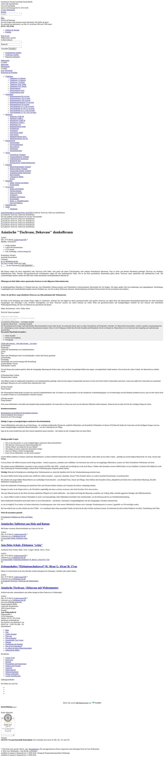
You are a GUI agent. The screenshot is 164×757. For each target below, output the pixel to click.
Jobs (6, 632)
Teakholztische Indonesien (19, 159)
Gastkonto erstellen (12, 55)
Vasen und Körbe (16, 193)
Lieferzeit (8, 668)
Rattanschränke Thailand (18, 169)
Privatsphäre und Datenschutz (15, 664)
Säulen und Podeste (17, 189)
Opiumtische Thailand (17, 155)
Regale (12, 179)
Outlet (7, 207)
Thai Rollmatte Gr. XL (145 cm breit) (23, 112)
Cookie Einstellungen (13, 676)
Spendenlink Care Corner (14, 640)
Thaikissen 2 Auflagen (18, 80)
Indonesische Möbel (12, 650)
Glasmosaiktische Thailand (19, 157)
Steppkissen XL (15, 124)
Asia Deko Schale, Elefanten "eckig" (22, 545)
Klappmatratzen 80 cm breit (19, 96)
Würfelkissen (14, 129)
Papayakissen (14, 147)
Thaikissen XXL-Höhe (18, 84)
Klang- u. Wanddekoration (19, 201)
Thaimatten (9, 94)
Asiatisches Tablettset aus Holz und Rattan (25, 523)
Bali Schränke (15, 175)
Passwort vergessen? (12, 57)
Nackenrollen (14, 143)
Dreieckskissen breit (17, 92)
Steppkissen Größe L (17, 122)
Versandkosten (34, 749)
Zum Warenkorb (6, 71)
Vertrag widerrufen (12, 674)
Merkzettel (4, 64)
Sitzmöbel (8, 181)
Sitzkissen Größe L (16, 118)
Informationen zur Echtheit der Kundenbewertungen (19, 413)
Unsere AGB (10, 658)
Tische (7, 153)
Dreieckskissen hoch (17, 90)
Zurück (3, 213)
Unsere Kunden (11, 634)
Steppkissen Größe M (17, 120)
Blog (7, 630)
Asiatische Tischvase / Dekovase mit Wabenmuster (30, 587)
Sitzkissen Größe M (17, 116)
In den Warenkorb (26, 265)
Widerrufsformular (11, 672)
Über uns (8, 636)
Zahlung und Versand (13, 666)
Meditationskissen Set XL (19, 139)
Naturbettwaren (10, 205)
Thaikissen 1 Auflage (17, 82)
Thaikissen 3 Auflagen (18, 78)
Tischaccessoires (15, 191)
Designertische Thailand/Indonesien (22, 163)
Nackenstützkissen (16, 145)
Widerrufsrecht (10, 670)
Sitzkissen (8, 114)
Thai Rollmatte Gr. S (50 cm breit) (22, 106)
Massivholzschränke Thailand (20, 167)
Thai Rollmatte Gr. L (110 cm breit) (22, 110)
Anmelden (12, 49)
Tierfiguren (14, 195)
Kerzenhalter (14, 199)
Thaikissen (9, 76)
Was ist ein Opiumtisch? (13, 646)
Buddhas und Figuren (17, 197)
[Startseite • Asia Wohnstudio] (8, 10)
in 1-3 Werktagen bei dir (9, 261)
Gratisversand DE (20, 240)
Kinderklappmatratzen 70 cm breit (22, 102)
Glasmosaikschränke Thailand (20, 171)
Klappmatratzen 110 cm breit (20, 98)
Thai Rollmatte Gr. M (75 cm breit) (22, 108)
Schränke (8, 165)
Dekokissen (14, 149)
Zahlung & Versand (12, 30)
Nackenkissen (10, 141)
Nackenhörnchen (16, 151)
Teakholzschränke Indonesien (20, 173)
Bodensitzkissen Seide (18, 127)
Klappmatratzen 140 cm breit (20, 100)
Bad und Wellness (16, 203)
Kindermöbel (14, 185)
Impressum (9, 660)
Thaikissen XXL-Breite (18, 86)
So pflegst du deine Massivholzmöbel (18, 648)
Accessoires (9, 187)
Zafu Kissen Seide (16, 133)
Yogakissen (14, 131)
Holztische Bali (15, 161)
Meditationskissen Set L (18, 137)
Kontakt (8, 32)
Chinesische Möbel (16, 177)
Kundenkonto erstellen (13, 53)
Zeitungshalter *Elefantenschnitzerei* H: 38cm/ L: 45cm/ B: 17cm (39, 566)
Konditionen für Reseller (14, 644)
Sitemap (8, 642)
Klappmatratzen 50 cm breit (19, 104)
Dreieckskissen (15, 88)
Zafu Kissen (14, 135)
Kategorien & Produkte (9, 73)
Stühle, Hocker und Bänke (19, 183)
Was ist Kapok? (10, 638)
